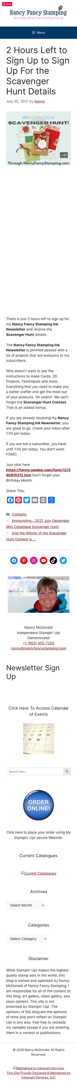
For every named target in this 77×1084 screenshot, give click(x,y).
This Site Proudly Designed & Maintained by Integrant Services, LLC (38, 1075)
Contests (19, 514)
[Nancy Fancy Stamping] (38, 13)
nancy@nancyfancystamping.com (38, 648)
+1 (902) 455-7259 (38, 643)
